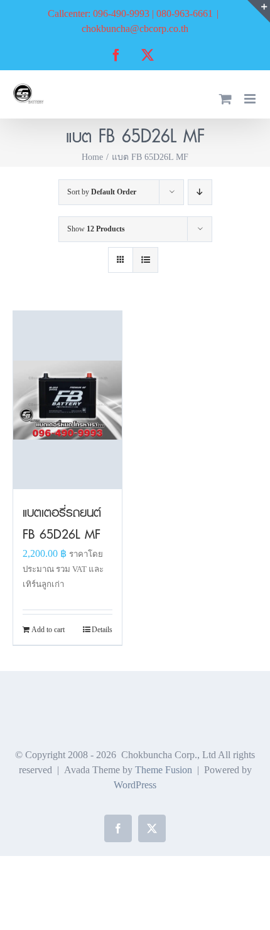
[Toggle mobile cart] (225, 98)
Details (102, 629)
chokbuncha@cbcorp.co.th (135, 28)
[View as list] (145, 260)
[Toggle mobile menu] (250, 98)
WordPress (135, 784)
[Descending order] (200, 192)
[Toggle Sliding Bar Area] (258, 11)
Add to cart (48, 629)
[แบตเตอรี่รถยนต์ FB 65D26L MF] (67, 400)
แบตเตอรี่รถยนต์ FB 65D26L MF (62, 523)
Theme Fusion (163, 769)
